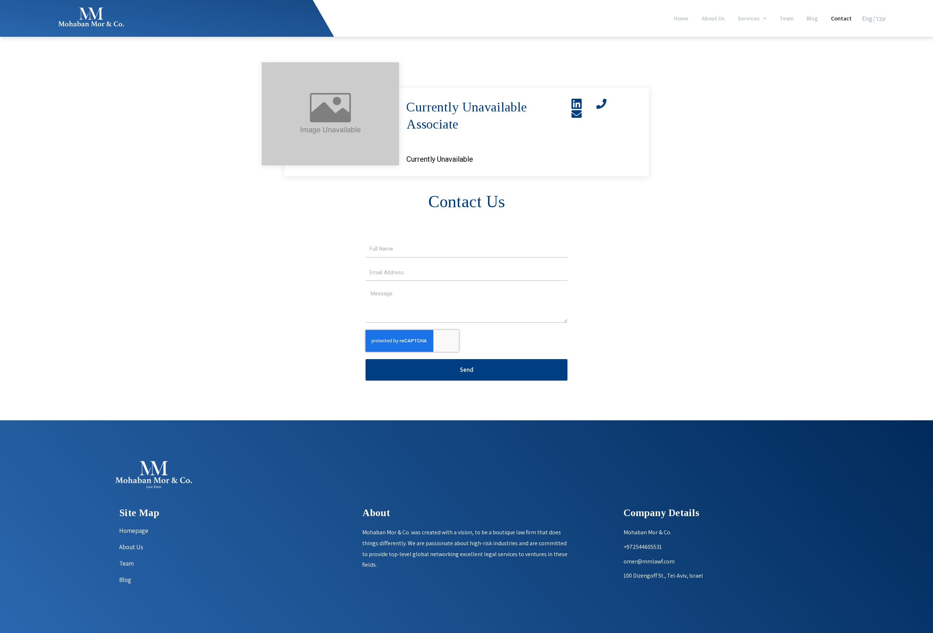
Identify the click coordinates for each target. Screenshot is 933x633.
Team (786, 18)
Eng (867, 18)
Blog (812, 18)
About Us (713, 18)
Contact (841, 18)
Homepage (133, 530)
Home (681, 18)
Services (749, 18)
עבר (880, 18)
